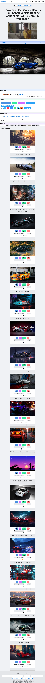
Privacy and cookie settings (28, 678)
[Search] (20, 1)
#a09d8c (29, 125)
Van (37, 119)
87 (24, 608)
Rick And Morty (24, 482)
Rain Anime (25, 211)
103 (24, 528)
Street (30, 451)
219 (24, 418)
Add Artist (6, 94)
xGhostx (21, 94)
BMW (10, 119)
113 (24, 501)
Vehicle (26, 154)
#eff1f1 (27, 125)
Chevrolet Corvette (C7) (24, 451)
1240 (25, 147)
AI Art (16, 535)
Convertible (26, 119)
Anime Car (20, 211)
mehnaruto (25, 178)
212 (24, 202)
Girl (29, 209)
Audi (13, 119)
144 (24, 662)
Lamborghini (6, 119)
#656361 (24, 125)
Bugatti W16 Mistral (27, 264)
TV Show (19, 482)
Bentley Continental (13, 116)
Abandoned (25, 666)
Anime (26, 209)
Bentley (7, 116)
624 (24, 174)
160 (24, 231)
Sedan (34, 119)
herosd (25, 639)
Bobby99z (25, 151)
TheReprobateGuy (25, 477)
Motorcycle (21, 119)
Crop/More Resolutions (7, 105)
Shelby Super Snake (27, 615)
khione (25, 342)
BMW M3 (28, 398)
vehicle (19, 116)
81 (24, 555)
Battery (15, 119)
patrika (25, 235)
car (4, 116)
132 (24, 311)
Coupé (39, 119)
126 (24, 391)
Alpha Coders (3, 1)
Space (31, 535)
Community (35, 1)
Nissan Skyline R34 (23, 318)
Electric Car (31, 119)
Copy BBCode (27, 108)
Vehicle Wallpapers (27, 5)
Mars (26, 535)
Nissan (29, 318)
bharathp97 (25, 206)
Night (27, 562)
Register (42, 1)
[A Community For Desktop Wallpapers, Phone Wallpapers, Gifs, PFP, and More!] (14, 5)
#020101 (22, 125)
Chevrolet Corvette (16, 451)
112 (24, 364)
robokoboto (25, 559)
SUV (18, 119)
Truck (42, 119)
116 (24, 444)
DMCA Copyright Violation (17, 678)
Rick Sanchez (31, 480)
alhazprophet (25, 422)
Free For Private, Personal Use (32, 94)
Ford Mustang (27, 642)
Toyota (22, 291)
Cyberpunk (15, 209)
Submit (29, 1)
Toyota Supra (26, 291)
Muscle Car (17, 615)
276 (24, 635)
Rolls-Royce (3, 120)
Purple (21, 480)
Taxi (18, 209)
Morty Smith (25, 480)
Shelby (22, 615)
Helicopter (21, 154)
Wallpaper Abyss (19, 5)
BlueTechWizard (25, 448)
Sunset (16, 480)
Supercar (22, 535)
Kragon (25, 532)
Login (39, 1)
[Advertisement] (22, 81)
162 (24, 257)
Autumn (33, 451)
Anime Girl (32, 209)
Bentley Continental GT (25, 116)
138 (24, 284)
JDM (24, 562)
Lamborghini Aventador (29, 371)
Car (18, 154)
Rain (21, 209)
